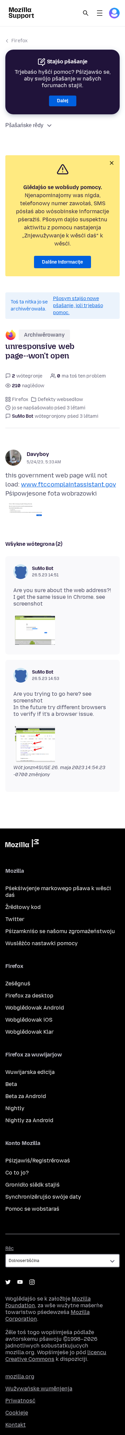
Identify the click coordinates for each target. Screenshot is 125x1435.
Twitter (14, 919)
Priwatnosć (20, 1400)
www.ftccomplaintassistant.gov (68, 484)
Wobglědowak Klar (29, 1032)
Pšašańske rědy (24, 125)
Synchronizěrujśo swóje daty (43, 1197)
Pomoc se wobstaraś (32, 1209)
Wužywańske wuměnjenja (38, 1388)
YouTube (20, 1282)
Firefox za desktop (29, 995)
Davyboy (38, 454)
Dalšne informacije (62, 262)
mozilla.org (19, 1376)
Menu (99, 13)
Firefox (19, 41)
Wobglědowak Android (34, 1008)
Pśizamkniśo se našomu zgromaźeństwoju (60, 931)
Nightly (14, 1108)
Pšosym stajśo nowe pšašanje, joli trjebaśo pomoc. (78, 305)
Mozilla (22, 844)
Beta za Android (25, 1096)
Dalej (62, 101)
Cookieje (16, 1413)
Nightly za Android (29, 1120)
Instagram (32, 1282)
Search (85, 13)
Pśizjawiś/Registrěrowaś (37, 1160)
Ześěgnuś (17, 983)
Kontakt (15, 1425)
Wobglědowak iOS (28, 1020)
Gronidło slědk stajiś (32, 1185)
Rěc (9, 1248)
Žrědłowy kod (23, 907)
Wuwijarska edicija (30, 1072)
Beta (11, 1084)
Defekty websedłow (60, 399)
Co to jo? (17, 1172)
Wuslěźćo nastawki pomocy (41, 943)
